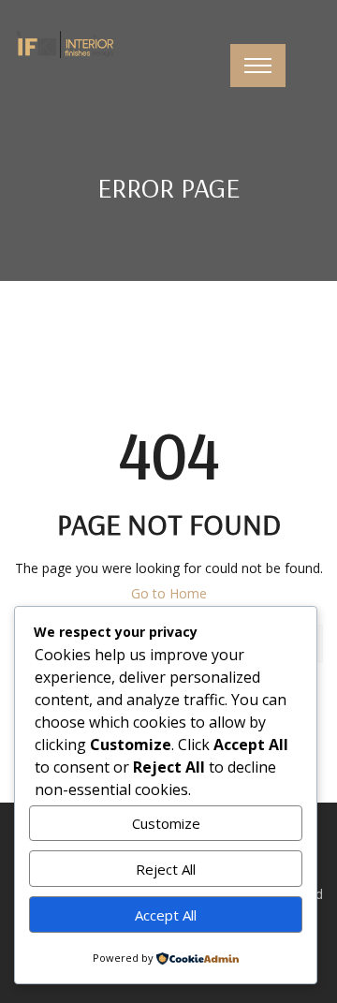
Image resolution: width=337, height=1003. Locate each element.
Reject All (166, 869)
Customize (166, 823)
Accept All (166, 915)
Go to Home (169, 593)
